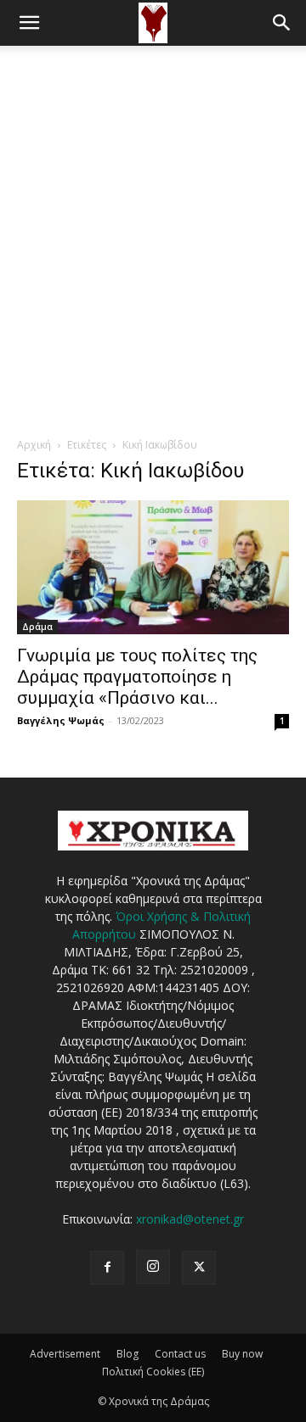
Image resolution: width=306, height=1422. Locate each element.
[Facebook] (107, 1268)
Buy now (242, 1354)
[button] (29, 23)
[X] (199, 1268)
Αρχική (34, 445)
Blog (127, 1354)
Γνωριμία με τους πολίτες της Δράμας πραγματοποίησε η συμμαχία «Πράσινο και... (137, 676)
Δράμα (37, 627)
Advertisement (65, 1354)
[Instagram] (153, 1267)
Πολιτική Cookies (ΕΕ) (153, 1371)
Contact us (180, 1354)
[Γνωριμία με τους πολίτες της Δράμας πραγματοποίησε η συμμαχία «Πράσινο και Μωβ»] (153, 567)
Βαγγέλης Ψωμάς (61, 720)
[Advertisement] (153, 207)
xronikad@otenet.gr (190, 1219)
